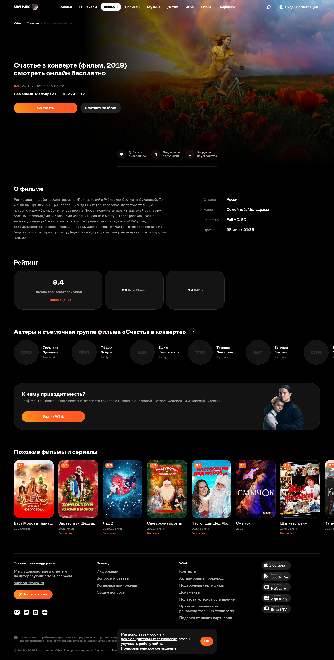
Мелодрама (258, 209)
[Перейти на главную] (26, 7)
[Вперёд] (327, 352)
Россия (233, 199)
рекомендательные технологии (149, 639)
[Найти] (269, 7)
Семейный (236, 209)
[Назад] (7, 352)
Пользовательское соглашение (148, 648)
